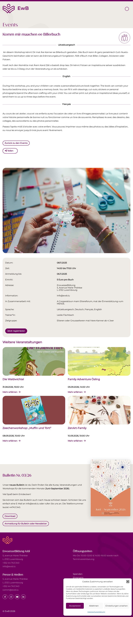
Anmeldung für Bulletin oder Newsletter (26, 523)
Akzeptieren (75, 606)
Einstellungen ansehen (116, 606)
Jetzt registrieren (16, 331)
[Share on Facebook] (16, 151)
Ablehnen (94, 606)
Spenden (77, 574)
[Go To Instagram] (11, 596)
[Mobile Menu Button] (127, 9)
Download (10, 516)
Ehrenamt (78, 577)
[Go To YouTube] (17, 596)
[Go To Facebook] (5, 596)
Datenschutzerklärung (96, 612)
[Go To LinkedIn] (23, 596)
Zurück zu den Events (16, 143)
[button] (128, 581)
